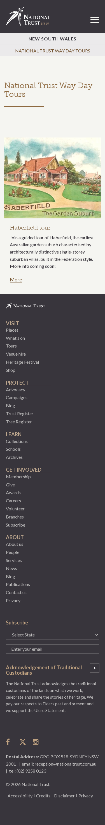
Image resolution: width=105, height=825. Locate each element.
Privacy (13, 600)
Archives (14, 457)
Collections (17, 441)
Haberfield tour (30, 227)
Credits (43, 795)
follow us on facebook (9, 742)
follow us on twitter (22, 742)
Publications (18, 584)
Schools (13, 449)
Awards (13, 492)
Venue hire (16, 353)
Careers (13, 500)
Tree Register (19, 421)
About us (14, 544)
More (16, 280)
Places (12, 329)
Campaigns (16, 397)
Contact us (16, 592)
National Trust (30, 16)
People (12, 552)
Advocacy (15, 389)
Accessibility (20, 795)
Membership (18, 476)
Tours (11, 345)
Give (10, 484)
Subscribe (15, 524)
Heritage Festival (22, 362)
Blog (10, 405)
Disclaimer (64, 795)
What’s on (15, 338)
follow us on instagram (36, 742)
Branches (15, 516)
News (11, 568)
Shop (10, 370)
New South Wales (52, 38)
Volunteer (15, 508)
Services (14, 560)
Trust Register (19, 413)
